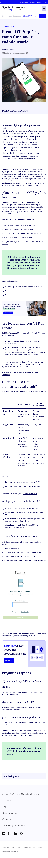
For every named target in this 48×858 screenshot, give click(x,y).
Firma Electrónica (14, 16)
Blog (3, 16)
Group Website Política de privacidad (33, 847)
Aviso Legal (5, 847)
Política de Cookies (16, 847)
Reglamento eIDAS (14, 333)
